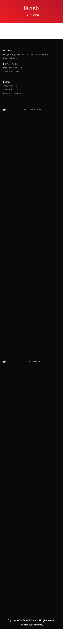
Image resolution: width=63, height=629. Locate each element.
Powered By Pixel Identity (31, 624)
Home (27, 15)
